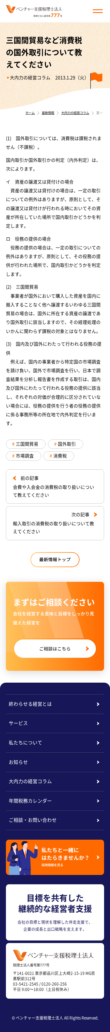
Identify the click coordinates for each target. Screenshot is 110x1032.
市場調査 (25, 455)
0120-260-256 (54, 984)
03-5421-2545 (25, 984)
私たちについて (25, 742)
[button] (97, 11)
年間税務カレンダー (30, 800)
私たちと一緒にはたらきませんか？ (65, 856)
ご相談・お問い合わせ (33, 820)
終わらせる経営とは (30, 703)
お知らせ (18, 762)
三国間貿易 (27, 444)
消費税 (60, 455)
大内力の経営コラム (30, 77)
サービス (18, 723)
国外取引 (67, 444)
